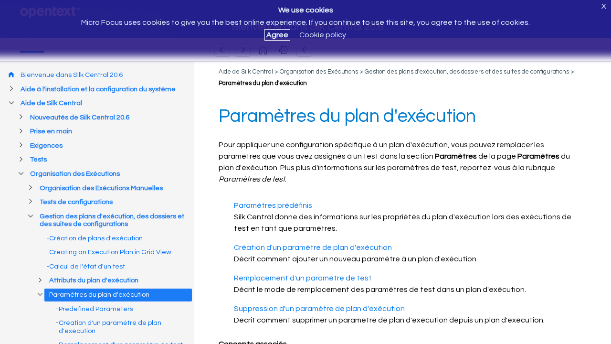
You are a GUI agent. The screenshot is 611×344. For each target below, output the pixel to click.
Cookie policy (322, 35)
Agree (277, 35)
